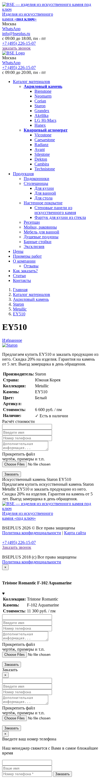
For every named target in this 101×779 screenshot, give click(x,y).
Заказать (11, 474)
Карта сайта (75, 532)
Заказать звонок (16, 547)
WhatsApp (11, 28)
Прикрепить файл (23, 456)
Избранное (12, 340)
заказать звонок (16, 48)
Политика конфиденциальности (31, 532)
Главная (20, 289)
